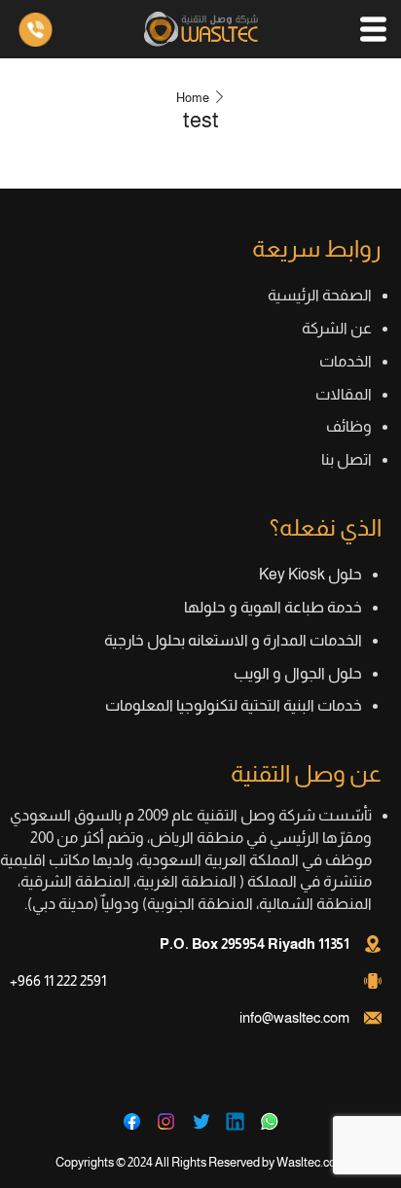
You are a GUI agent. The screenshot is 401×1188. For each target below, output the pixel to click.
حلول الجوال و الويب (298, 673)
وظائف (349, 426)
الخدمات (345, 361)
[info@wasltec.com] (373, 1018)
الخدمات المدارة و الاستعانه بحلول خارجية (233, 640)
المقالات (343, 394)
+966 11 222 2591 (58, 980)
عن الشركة (337, 328)
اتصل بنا (346, 459)
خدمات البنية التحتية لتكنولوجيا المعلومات (233, 705)
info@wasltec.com (294, 1017)
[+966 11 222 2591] (373, 981)
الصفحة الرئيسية (320, 295)
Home (192, 97)
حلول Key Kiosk (310, 574)
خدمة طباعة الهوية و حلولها (273, 607)
